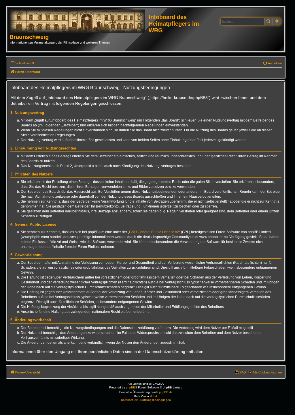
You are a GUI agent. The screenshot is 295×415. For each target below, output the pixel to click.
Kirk (155, 396)
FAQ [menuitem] (243, 372)
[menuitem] (272, 63)
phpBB (130, 387)
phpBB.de (166, 392)
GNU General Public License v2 (154, 232)
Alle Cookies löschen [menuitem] (267, 372)
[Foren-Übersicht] (79, 21)
